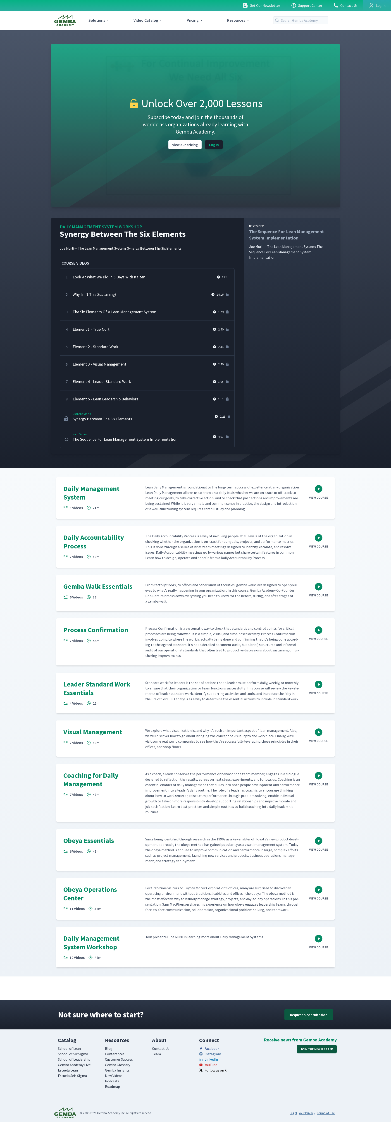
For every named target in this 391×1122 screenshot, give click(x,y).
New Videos (113, 1075)
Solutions (96, 20)
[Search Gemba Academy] (278, 20)
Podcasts (112, 1081)
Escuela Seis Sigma (72, 1075)
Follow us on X (215, 1070)
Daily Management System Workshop (101, 227)
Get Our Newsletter (265, 5)
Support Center (310, 5)
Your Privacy (307, 1113)
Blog (108, 1048)
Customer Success (119, 1059)
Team (156, 1054)
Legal (293, 1113)
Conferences (114, 1054)
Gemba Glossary (117, 1064)
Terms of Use (326, 1113)
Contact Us (349, 5)
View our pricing (185, 144)
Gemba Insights (117, 1070)
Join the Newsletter (316, 1049)
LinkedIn (211, 1059)
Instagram (213, 1054)
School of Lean (69, 1048)
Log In (214, 144)
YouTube (211, 1064)
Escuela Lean (68, 1070)
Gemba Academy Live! (74, 1064)
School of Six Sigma (73, 1054)
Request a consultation (308, 1014)
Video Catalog (146, 20)
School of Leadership (74, 1059)
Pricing (193, 20)
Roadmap (112, 1086)
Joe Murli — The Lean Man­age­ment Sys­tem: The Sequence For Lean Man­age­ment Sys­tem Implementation (286, 242)
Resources (236, 20)
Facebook (212, 1048)
